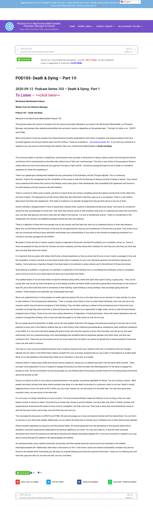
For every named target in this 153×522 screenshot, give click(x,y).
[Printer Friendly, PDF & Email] (24, 59)
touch (99, 5)
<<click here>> (48, 95)
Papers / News (84, 26)
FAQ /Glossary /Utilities (129, 26)
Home (72, 26)
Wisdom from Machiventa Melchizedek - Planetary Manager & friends (39, 24)
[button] (30, 482)
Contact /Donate (104, 26)
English (127, 2)
